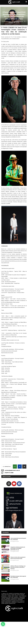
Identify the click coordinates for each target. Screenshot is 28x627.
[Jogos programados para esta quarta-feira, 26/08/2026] (5, 540)
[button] (3, 624)
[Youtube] (14, 483)
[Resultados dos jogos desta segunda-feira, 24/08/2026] (5, 578)
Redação (9, 21)
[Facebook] (19, 483)
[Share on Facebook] (20, 466)
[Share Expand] (24, 466)
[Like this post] (15, 466)
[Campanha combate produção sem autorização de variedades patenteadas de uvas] (5, 549)
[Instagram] (8, 483)
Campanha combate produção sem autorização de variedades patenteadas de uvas (17, 548)
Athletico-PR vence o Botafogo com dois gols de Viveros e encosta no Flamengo (17, 567)
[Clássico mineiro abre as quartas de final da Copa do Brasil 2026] (5, 559)
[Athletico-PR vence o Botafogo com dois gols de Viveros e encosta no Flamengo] (5, 568)
